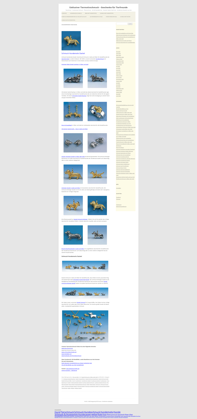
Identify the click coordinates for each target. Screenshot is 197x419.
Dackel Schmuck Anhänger (80, 219)
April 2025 (118, 53)
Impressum (118, 204)
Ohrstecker (133, 416)
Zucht (122, 416)
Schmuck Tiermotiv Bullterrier (123, 169)
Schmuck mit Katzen (125, 16)
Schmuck (98, 384)
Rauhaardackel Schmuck (80, 384)
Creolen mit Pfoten (82, 417)
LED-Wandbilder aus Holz (96, 16)
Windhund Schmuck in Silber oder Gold (125, 179)
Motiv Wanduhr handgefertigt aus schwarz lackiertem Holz (77, 363)
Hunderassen (103, 381)
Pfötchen (112, 417)
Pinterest (118, 199)
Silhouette (121, 417)
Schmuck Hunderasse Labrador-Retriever (125, 158)
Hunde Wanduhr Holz (111, 16)
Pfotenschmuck (112, 414)
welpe (69, 388)
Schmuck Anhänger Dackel (71, 386)
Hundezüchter (79, 416)
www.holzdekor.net (66, 354)
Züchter (72, 416)
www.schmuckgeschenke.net (69, 352)
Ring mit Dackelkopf (67, 125)
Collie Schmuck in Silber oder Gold (124, 112)
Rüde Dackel (92, 384)
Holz (87, 416)
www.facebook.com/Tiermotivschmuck (71, 355)
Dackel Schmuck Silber (67, 381)
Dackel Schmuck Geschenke (91, 379)
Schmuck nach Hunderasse (122, 166)
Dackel (77, 379)
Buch (139, 416)
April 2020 (118, 96)
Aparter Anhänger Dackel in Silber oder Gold (73, 156)
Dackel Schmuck (81, 302)
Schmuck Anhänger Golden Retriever (124, 151)
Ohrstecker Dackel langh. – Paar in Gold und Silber (75, 129)
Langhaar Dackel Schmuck (101, 382)
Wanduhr (76, 417)
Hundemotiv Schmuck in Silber (123, 121)
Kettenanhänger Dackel (76, 382)
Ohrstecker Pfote (106, 417)
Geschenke (116, 417)
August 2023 (119, 64)
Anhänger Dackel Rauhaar (69, 379)
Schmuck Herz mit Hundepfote (123, 155)
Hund (73, 381)
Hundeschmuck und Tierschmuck (124, 125)
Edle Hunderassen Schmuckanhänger (124, 118)
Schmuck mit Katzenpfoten (68, 20)
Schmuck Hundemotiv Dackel (73, 53)
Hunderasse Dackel (95, 381)
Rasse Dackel (72, 384)
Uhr (73, 417)
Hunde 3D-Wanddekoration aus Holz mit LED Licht (74, 16)
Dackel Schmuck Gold (103, 379)
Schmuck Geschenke (67, 417)
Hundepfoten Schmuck (62, 416)
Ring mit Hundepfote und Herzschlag (124, 33)
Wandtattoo (125, 417)
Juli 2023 (118, 66)
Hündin (69, 382)
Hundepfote (117, 416)
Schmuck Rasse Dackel (104, 386)
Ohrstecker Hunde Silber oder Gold (124, 129)
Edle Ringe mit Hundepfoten (122, 120)
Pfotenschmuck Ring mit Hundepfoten (125, 140)
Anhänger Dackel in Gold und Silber (71, 188)
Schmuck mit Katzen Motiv (122, 162)
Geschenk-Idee (65, 59)
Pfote (104, 414)
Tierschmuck (64, 388)
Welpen (72, 388)
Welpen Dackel (78, 388)
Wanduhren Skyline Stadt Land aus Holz (125, 177)
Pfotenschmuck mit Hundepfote (123, 138)
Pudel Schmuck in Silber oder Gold (124, 142)
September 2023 (120, 62)
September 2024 (120, 57)
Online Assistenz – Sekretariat (69, 370)
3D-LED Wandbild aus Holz (122, 109)
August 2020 (119, 92)
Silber (131, 414)
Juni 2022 (118, 85)
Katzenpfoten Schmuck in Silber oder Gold (125, 127)
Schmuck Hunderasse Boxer (122, 156)
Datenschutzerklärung (121, 206)
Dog (137, 416)
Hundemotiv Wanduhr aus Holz (123, 123)
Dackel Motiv (82, 379)
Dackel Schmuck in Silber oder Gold (90, 377)
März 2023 (118, 74)
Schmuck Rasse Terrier (121, 168)
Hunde (117, 411)
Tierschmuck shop (99, 417)
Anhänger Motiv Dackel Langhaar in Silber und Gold (75, 64)
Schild (87, 417)
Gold (84, 416)
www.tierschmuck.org (67, 348)
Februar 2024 (119, 59)
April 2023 (118, 72)
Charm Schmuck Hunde (121, 110)
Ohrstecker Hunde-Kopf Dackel (81, 279)
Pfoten (127, 414)
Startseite (64, 13)
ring (90, 416)
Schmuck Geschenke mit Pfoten (123, 153)
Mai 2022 (118, 86)
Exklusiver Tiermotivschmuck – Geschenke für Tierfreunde (98, 7)
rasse (93, 416)
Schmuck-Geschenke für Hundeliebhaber (125, 42)
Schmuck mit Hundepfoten (106, 13)
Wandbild (57, 417)
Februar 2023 (119, 75)
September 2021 (120, 88)
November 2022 (120, 79)
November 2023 (120, 61)
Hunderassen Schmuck (76, 13)
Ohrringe (61, 417)
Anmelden (118, 188)
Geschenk (121, 414)
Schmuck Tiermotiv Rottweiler (123, 171)
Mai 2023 (118, 70)
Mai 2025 (118, 51)
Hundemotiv (78, 381)
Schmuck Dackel (81, 386)
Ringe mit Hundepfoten (91, 13)
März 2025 (118, 55)
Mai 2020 (118, 94)
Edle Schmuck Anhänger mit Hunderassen (125, 35)
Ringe (112, 416)
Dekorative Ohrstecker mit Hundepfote (125, 116)
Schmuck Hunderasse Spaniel (123, 160)
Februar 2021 (119, 90)
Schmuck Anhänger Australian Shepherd (125, 149)
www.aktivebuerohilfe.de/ (72, 368)
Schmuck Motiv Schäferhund (122, 164)
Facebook (118, 197)
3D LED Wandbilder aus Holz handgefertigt (73, 365)
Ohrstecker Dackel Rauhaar (79, 95)
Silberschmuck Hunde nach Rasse (124, 40)
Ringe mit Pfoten (120, 147)
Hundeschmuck (100, 59)
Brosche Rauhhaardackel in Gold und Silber (73, 248)
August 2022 (119, 81)
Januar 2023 (119, 77)
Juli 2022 (118, 83)
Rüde (88, 384)
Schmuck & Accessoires (66, 414)
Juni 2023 (118, 68)
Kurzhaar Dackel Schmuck (88, 382)
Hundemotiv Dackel (86, 381)
